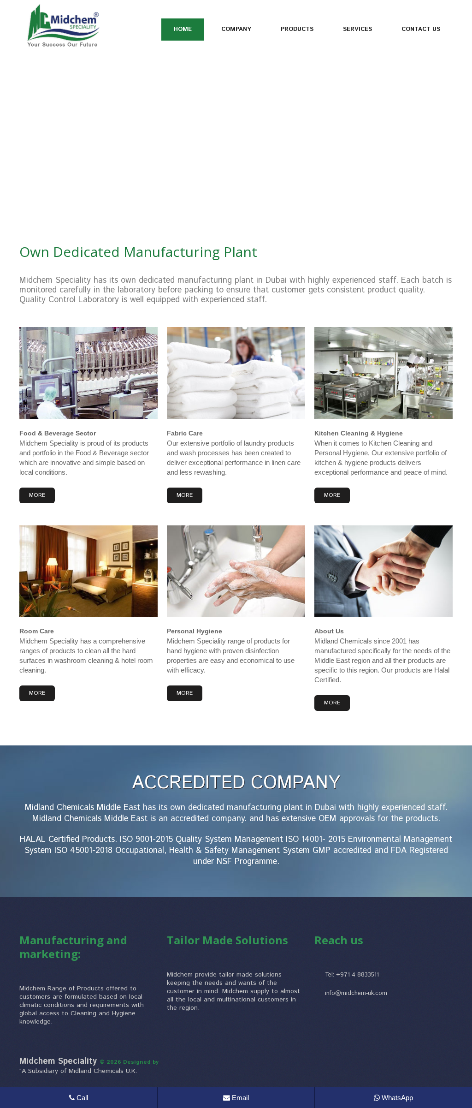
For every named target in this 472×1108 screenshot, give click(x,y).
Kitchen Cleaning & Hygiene (358, 433)
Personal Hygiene (194, 631)
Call (81, 1098)
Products (297, 29)
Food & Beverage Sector (57, 433)
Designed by (141, 1062)
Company (236, 29)
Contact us (420, 29)
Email (239, 1098)
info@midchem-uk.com (356, 993)
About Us (329, 631)
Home (183, 29)
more (37, 495)
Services (357, 29)
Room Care (36, 631)
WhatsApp (396, 1098)
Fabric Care (185, 433)
